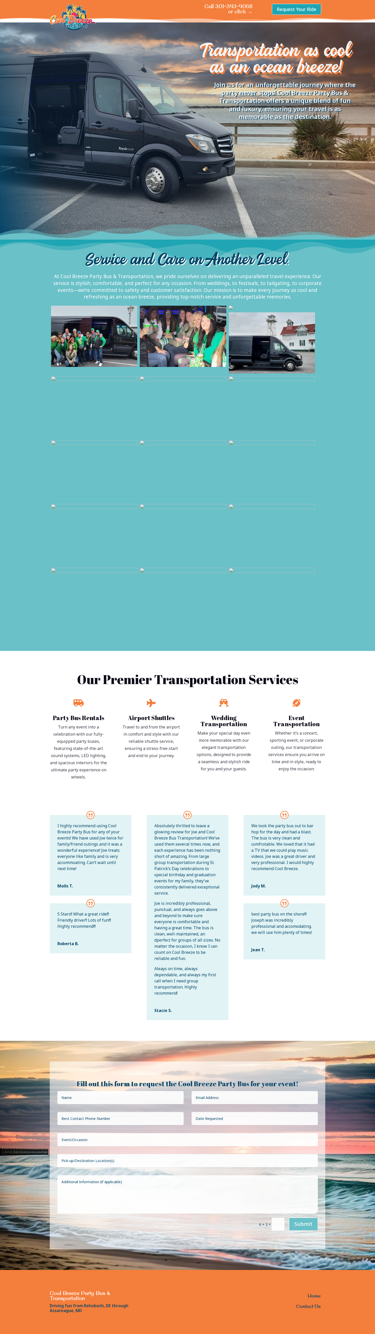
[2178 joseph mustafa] (94, 507)
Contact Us (308, 1306)
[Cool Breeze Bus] (245, 305)
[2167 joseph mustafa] (272, 443)
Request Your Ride (296, 9)
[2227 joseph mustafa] (94, 571)
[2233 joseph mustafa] (183, 571)
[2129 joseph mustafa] (94, 443)
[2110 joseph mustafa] (94, 379)
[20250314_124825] (183, 365)
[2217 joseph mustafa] (183, 507)
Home (314, 1296)
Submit (303, 1223)
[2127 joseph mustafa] (272, 379)
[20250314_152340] (94, 365)
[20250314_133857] (272, 372)
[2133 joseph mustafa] (183, 443)
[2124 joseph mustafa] (183, 379)
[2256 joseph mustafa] (272, 571)
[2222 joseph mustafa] (272, 507)
